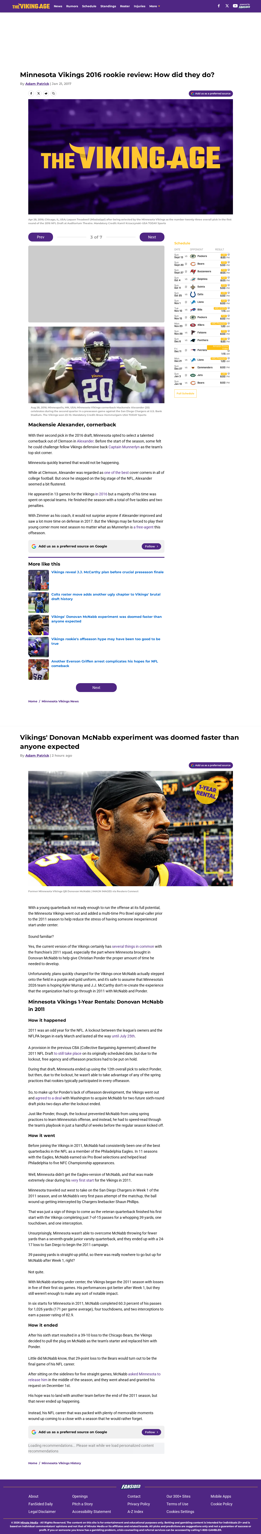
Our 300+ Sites (178, 1496)
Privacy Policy (139, 1504)
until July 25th (123, 1036)
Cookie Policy (222, 1504)
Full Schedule (185, 393)
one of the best (116, 472)
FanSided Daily (40, 1504)
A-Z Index (135, 1511)
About (33, 1496)
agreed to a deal (48, 1098)
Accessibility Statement (91, 1511)
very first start (83, 1180)
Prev (40, 237)
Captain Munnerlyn (124, 447)
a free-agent (143, 527)
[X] (227, 5)
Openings (80, 1496)
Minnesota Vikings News (60, 701)
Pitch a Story (82, 1504)
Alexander (85, 441)
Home (32, 701)
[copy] (53, 93)
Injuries (139, 6)
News (58, 6)
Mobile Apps (221, 1496)
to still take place (67, 1053)
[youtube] (235, 5)
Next (152, 237)
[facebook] (219, 5)
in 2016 (101, 494)
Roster (125, 6)
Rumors (72, 6)
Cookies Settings (180, 1511)
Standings (108, 6)
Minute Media (29, 1522)
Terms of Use (177, 1504)
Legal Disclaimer (42, 1511)
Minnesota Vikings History (61, 1463)
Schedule (89, 6)
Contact (134, 1496)
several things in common (133, 946)
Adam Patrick (37, 84)
